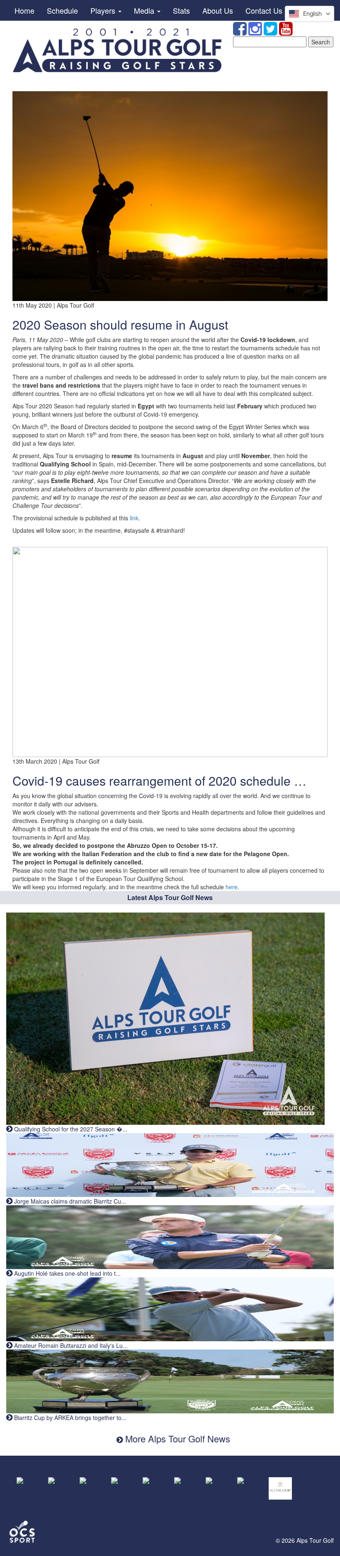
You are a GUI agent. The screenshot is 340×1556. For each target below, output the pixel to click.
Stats (181, 10)
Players (103, 10)
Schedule (62, 10)
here (232, 887)
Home (24, 10)
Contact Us (263, 10)
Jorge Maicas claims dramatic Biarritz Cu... (69, 1201)
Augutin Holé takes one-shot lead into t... (66, 1273)
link (134, 518)
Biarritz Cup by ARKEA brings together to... (69, 1417)
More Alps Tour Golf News (176, 1438)
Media (145, 10)
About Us (217, 10)
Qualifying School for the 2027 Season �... (69, 1129)
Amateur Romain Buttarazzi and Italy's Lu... (70, 1345)
